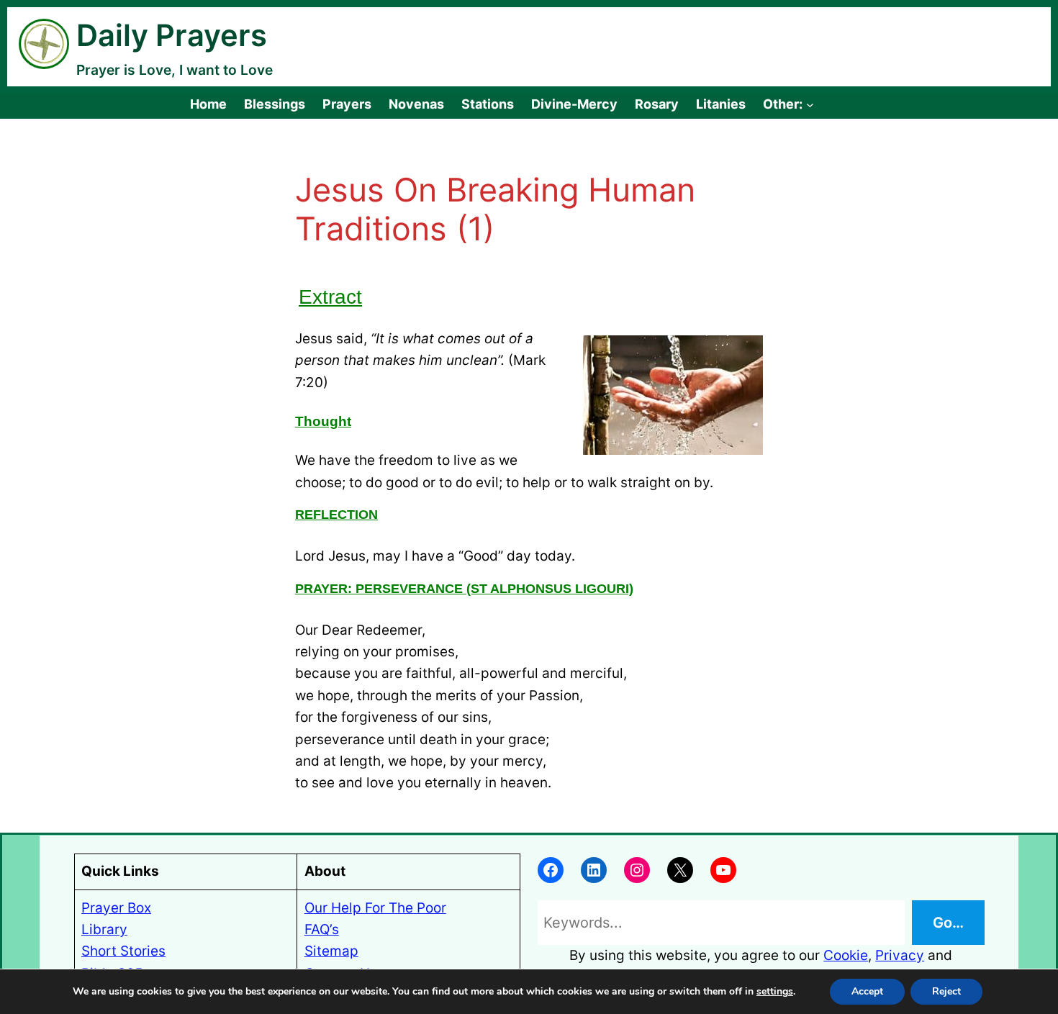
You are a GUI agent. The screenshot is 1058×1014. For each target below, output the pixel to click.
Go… (948, 922)
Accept (867, 991)
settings (774, 991)
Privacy (899, 955)
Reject (946, 991)
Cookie (845, 955)
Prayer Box (116, 908)
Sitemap (331, 951)
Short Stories (123, 951)
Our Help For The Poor (375, 908)
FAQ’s (321, 929)
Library (104, 929)
